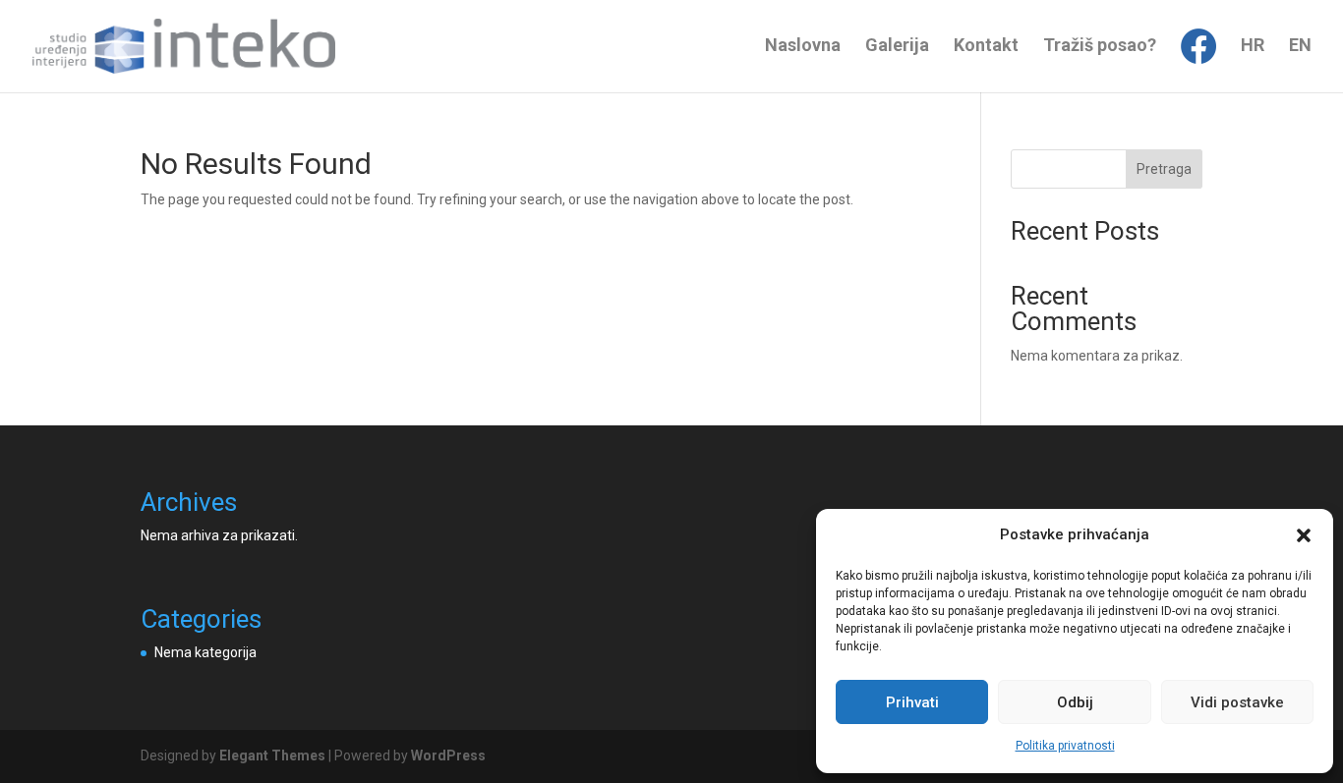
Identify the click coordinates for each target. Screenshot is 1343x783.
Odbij (1075, 702)
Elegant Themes (272, 755)
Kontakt (986, 46)
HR (1252, 46)
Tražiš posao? (1099, 46)
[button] (1304, 535)
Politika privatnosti (1065, 746)
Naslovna (803, 46)
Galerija (897, 46)
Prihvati (912, 702)
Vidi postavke (1237, 702)
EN (1300, 46)
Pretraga (1164, 169)
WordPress (448, 755)
